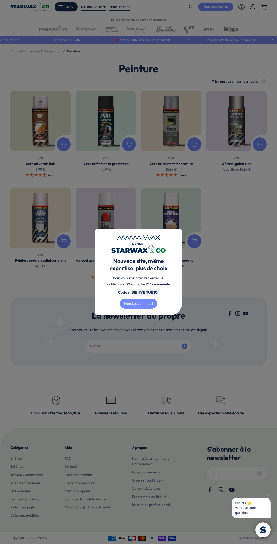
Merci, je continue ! (138, 303)
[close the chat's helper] (268, 494)
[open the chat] (263, 529)
